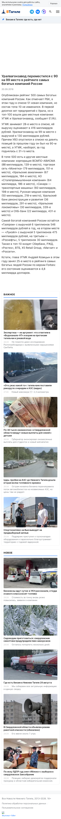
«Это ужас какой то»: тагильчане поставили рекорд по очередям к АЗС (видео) (28, 387)
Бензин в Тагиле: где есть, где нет (24, 19)
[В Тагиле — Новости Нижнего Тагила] (14, 11)
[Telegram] (31, 11)
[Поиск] (50, 11)
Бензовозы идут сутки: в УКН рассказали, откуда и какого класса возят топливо (30, 592)
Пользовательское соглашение (17, 807)
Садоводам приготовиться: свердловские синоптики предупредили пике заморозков (27, 639)
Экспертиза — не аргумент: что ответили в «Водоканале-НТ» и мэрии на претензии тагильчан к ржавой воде (27, 335)
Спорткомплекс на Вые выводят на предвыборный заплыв (23, 531)
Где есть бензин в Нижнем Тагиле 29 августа (28, 682)
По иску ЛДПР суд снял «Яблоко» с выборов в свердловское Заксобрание (28, 773)
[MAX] (43, 11)
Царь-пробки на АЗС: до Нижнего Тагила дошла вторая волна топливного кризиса (29, 481)
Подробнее (27, 4)
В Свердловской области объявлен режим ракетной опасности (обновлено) (27, 728)
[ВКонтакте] (37, 11)
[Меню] (57, 11)
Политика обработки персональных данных (24, 803)
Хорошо (53, 3)
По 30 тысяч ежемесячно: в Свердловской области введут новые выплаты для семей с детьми (27, 433)
